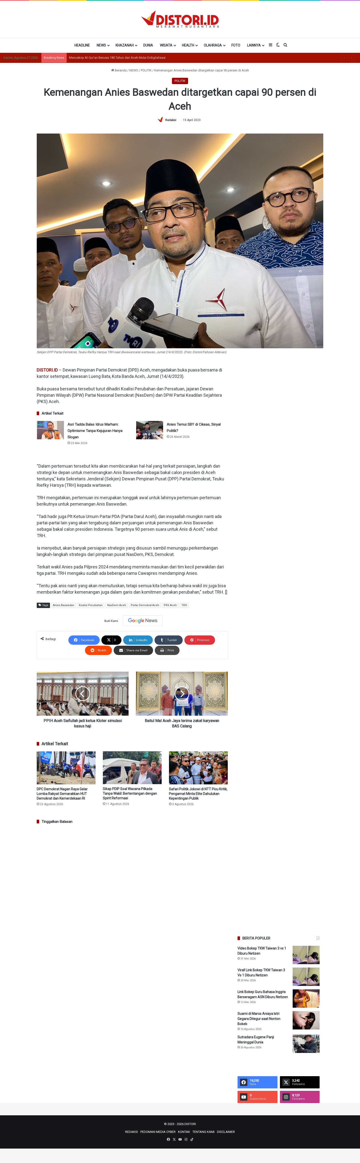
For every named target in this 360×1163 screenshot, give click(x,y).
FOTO (235, 45)
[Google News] (143, 620)
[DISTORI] (180, 19)
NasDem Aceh (116, 605)
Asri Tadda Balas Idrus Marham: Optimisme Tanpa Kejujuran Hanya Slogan (95, 430)
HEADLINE (82, 45)
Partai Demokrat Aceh (145, 605)
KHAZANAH (125, 45)
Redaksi (170, 120)
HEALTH (188, 45)
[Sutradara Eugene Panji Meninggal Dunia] (306, 1044)
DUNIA (148, 45)
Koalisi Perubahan (91, 605)
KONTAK (184, 1132)
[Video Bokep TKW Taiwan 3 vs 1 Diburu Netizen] (306, 955)
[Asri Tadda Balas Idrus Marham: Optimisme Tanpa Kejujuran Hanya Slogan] (50, 430)
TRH (184, 605)
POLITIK (146, 70)
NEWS (101, 45)
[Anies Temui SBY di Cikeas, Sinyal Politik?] (149, 430)
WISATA (166, 45)
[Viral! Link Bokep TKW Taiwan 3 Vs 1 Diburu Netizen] (306, 977)
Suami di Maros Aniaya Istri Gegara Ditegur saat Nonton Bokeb (259, 1019)
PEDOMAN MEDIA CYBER (158, 1132)
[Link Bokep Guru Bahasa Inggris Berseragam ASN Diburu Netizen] (306, 998)
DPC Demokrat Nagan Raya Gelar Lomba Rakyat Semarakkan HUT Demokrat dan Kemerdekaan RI (62, 793)
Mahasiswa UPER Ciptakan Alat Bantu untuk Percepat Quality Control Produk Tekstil (127, 57)
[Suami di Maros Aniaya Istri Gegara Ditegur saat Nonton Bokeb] (306, 1020)
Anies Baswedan (63, 605)
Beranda (120, 70)
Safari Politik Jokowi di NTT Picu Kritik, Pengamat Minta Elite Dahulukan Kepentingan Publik (198, 793)
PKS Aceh (170, 605)
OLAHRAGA (213, 45)
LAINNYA (254, 45)
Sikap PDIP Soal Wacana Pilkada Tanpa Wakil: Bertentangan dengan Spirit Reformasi (130, 793)
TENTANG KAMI (203, 1132)
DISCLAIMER (226, 1132)
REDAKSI (131, 1132)
